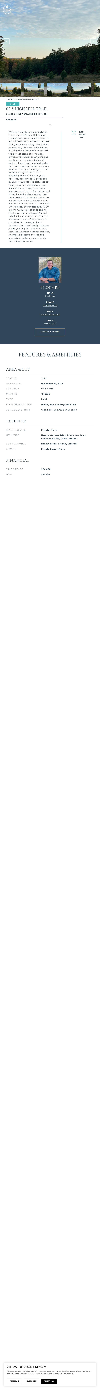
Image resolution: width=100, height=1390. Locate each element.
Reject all (14, 1381)
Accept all (49, 1381)
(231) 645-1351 (50, 305)
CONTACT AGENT (50, 332)
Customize (31, 1381)
